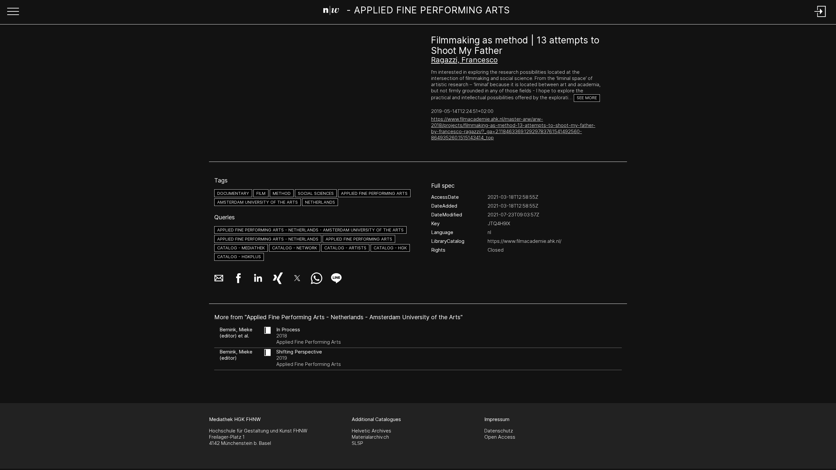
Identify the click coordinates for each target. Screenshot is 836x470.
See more (587, 97)
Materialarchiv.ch (370, 437)
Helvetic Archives (371, 431)
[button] (13, 12)
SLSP (357, 443)
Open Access (499, 437)
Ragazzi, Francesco (464, 59)
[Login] (820, 17)
